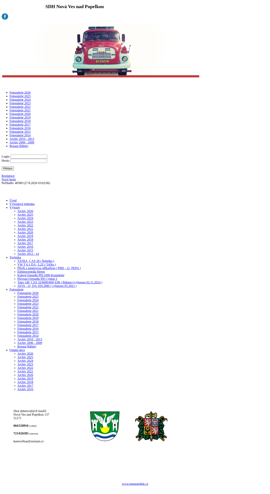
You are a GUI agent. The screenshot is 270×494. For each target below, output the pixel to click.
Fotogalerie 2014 (20, 135)
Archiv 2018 (25, 239)
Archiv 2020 (25, 232)
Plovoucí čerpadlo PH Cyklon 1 (37, 278)
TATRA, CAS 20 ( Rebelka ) (35, 261)
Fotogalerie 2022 (20, 106)
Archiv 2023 (25, 221)
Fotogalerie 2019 (20, 117)
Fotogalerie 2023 (20, 103)
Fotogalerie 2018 (20, 121)
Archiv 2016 (25, 246)
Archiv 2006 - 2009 (21, 142)
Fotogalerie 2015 (20, 131)
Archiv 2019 (25, 236)
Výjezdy (14, 207)
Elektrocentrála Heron (31, 271)
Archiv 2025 (25, 214)
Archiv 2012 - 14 (28, 254)
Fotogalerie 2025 (20, 96)
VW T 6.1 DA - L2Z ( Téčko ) (36, 264)
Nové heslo (9, 179)
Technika (15, 257)
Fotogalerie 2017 (20, 124)
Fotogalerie (16, 289)
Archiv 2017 (25, 243)
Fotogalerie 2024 (20, 99)
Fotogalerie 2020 (20, 114)
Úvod (13, 200)
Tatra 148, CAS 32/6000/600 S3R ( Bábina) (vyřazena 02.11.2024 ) (59, 282)
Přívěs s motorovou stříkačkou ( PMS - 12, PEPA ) (49, 268)
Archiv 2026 (25, 211)
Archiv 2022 (25, 225)
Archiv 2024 (25, 218)
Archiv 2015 (25, 250)
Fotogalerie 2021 (20, 110)
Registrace (8, 176)
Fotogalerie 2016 (20, 128)
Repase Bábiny (18, 146)
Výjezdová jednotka (22, 204)
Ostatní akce (17, 350)
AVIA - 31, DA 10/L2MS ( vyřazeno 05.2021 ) (46, 286)
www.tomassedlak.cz (135, 483)
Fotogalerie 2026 (20, 92)
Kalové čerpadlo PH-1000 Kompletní (40, 275)
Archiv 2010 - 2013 (21, 139)
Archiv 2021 (25, 229)
